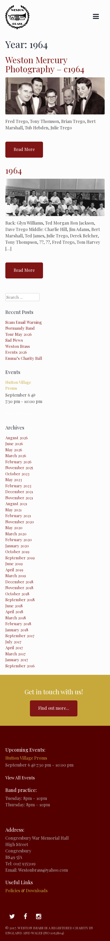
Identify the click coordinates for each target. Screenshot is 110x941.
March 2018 (15, 617)
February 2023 (18, 485)
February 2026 (18, 461)
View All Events (19, 413)
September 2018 (20, 599)
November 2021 (19, 497)
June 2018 (14, 605)
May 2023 (13, 479)
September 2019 (20, 557)
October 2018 (17, 593)
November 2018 (19, 587)
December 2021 (19, 491)
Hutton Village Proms (26, 758)
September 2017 (19, 635)
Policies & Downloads (26, 890)
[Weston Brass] (17, 28)
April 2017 (14, 647)
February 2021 (18, 515)
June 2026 (14, 443)
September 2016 (20, 665)
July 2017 (13, 641)
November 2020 (19, 521)
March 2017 (15, 653)
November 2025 (19, 467)
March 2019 (15, 575)
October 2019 (17, 551)
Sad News (14, 340)
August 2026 (16, 437)
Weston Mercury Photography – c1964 (44, 64)
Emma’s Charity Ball (23, 358)
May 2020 (13, 527)
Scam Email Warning (23, 322)
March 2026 (15, 455)
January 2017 (16, 659)
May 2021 (13, 509)
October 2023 (17, 473)
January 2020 (17, 545)
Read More (24, 149)
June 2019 (14, 563)
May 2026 (13, 449)
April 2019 (14, 569)
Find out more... (53, 708)
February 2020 (18, 539)
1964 (13, 170)
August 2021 (16, 503)
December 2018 (19, 581)
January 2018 (16, 629)
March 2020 (15, 533)
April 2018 (14, 611)
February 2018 (18, 623)
